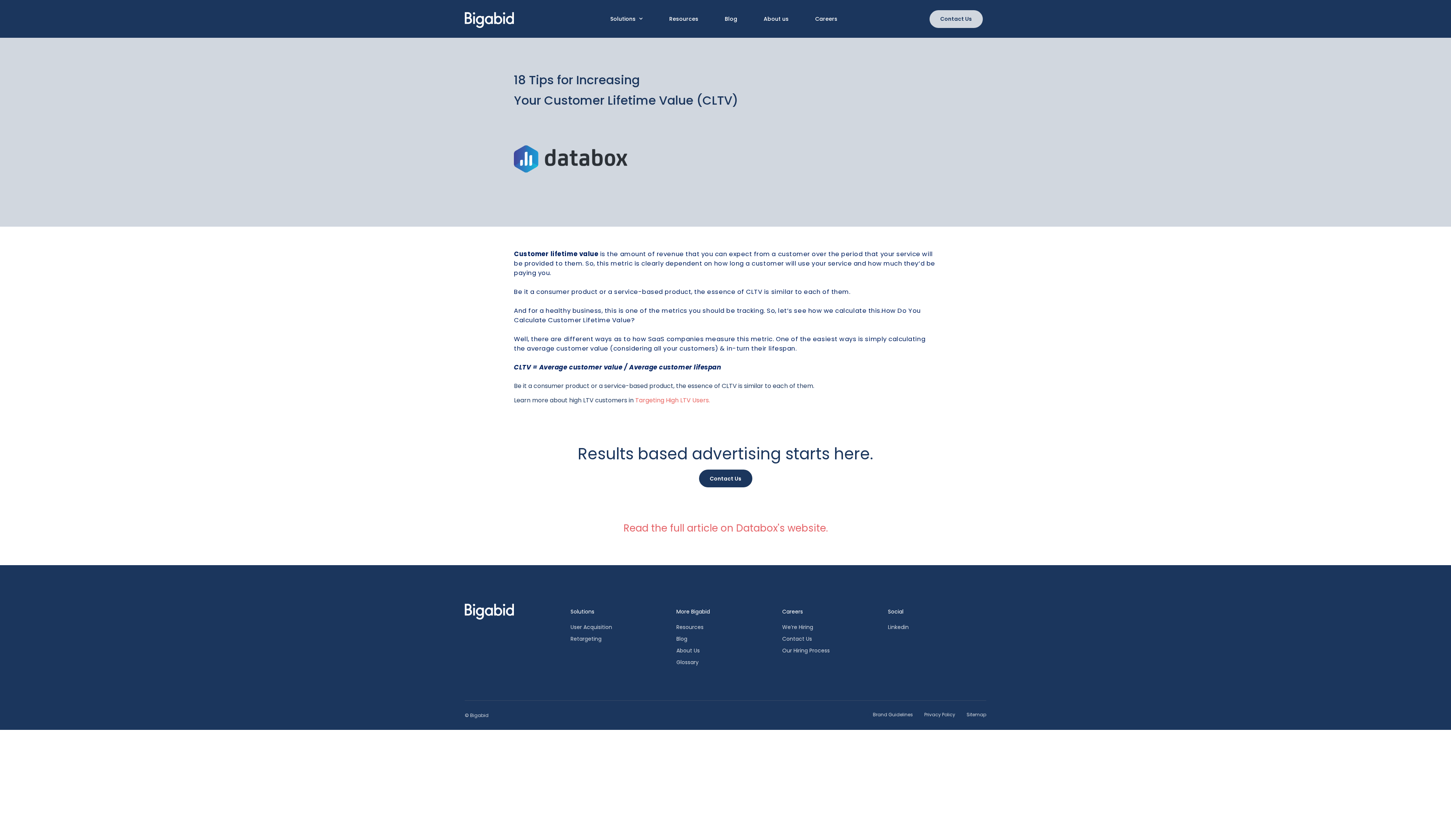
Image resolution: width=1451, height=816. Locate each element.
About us (776, 19)
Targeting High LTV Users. (673, 400)
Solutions (623, 19)
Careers (826, 19)
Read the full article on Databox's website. (725, 528)
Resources (683, 19)
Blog (731, 19)
